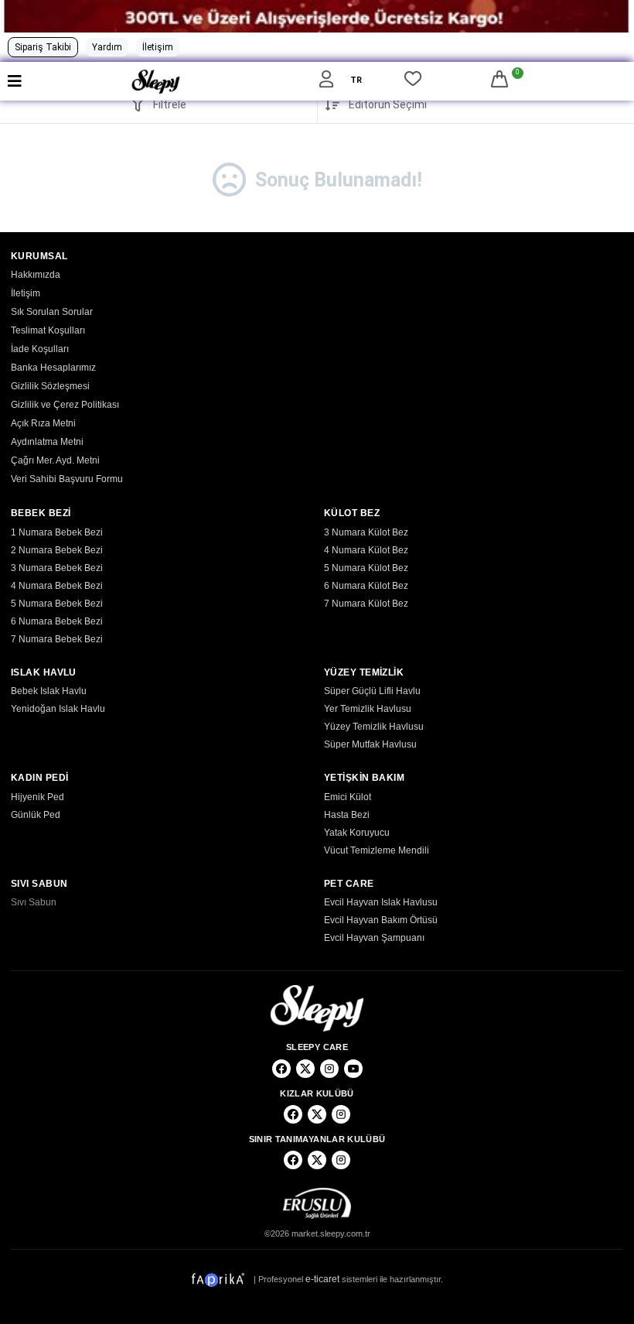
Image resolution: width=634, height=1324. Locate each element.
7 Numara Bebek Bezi (57, 639)
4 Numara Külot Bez (366, 550)
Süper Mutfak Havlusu (370, 744)
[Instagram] (329, 1068)
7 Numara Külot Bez (366, 603)
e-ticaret (322, 1279)
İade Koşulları (40, 349)
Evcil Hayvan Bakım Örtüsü (381, 920)
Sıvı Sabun (33, 902)
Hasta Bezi (347, 814)
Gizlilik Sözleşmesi (50, 386)
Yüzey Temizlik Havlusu (374, 726)
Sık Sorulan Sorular (52, 311)
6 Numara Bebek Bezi (57, 621)
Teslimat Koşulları (48, 330)
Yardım (107, 47)
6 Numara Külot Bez (366, 585)
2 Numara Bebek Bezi (57, 550)
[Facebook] (281, 1068)
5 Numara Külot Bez (366, 568)
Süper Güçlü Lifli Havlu (372, 691)
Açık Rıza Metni (43, 423)
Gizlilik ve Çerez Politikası (65, 404)
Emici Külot (347, 797)
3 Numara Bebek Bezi (57, 568)
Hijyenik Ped (37, 797)
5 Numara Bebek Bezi (57, 603)
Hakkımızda (35, 274)
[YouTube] (353, 1068)
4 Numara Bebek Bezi (57, 585)
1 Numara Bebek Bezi (57, 532)
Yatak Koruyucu (357, 832)
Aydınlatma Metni (47, 441)
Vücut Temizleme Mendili (376, 850)
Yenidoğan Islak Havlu (58, 708)
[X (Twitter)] (305, 1068)
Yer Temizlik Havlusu (367, 708)
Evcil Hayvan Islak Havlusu (381, 902)
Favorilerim (412, 81)
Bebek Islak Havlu (49, 691)
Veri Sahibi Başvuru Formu (67, 479)
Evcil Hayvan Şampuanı (374, 937)
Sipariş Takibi (43, 47)
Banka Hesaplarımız (53, 367)
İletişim (157, 47)
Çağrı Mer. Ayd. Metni (55, 460)
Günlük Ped (35, 814)
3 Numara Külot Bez (366, 532)
